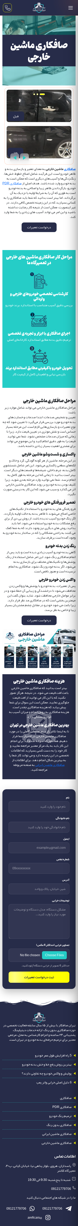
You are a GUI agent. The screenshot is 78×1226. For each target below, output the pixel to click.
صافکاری (70, 169)
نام (67, 797)
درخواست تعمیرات (39, 227)
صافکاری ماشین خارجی (57, 1143)
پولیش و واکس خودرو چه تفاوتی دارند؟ (47, 1073)
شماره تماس (62, 859)
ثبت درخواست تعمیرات (39, 977)
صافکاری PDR (12, 183)
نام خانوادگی (62, 818)
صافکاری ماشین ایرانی (50, 765)
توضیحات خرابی (60, 900)
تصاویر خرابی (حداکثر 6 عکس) (52, 945)
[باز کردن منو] (70, 7)
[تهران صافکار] (39, 8)
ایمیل (66, 839)
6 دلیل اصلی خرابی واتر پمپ (54, 1082)
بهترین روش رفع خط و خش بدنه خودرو (47, 1064)
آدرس (65, 880)
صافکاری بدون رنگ (59, 1125)
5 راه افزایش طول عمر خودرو (53, 1055)
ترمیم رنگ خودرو (60, 1116)
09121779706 (61, 1189)
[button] (42, 94)
